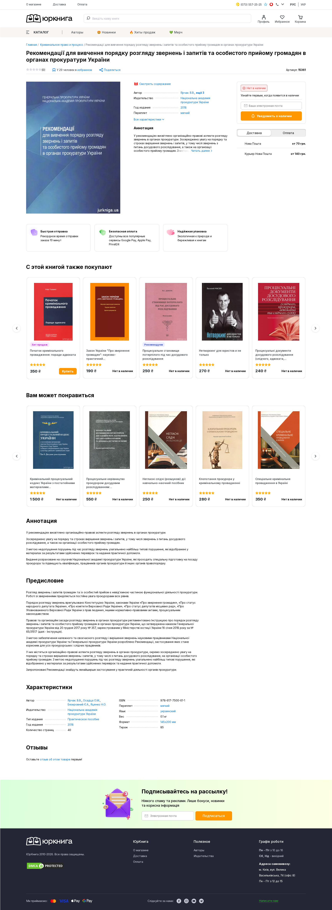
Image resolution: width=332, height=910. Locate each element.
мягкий (185, 112)
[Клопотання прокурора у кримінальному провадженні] (222, 440)
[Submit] (88, 18)
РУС (293, 4)
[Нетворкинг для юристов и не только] (222, 312)
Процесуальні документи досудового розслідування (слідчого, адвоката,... (274, 354)
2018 (184, 107)
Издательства (204, 856)
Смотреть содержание (155, 83)
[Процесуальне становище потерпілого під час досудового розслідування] (166, 312)
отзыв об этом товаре (55, 759)
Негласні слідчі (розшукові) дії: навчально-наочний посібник (164, 481)
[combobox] (167, 18)
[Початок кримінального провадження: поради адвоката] (53, 312)
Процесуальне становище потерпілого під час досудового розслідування (165, 354)
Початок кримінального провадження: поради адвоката (53, 352)
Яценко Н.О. (98, 704)
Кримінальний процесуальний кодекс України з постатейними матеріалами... (52, 483)
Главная (31, 44)
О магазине (33, 4)
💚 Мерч (175, 32)
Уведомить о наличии (274, 116)
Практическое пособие (83, 719)
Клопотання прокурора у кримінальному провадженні (219, 481)
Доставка (59, 4)
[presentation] (16, 328)
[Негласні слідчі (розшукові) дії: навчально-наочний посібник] (166, 440)
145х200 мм (168, 722)
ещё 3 (200, 92)
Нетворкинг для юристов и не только (220, 352)
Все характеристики (148, 119)
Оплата (82, 4)
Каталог (41, 32)
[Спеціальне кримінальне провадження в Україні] (278, 440)
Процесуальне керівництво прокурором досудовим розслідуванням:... (105, 483)
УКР (303, 4)
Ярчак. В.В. (187, 92)
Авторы (77, 32)
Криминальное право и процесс (61, 44)
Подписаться (214, 816)
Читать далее (201, 150)
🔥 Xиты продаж (142, 32)
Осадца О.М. (91, 700)
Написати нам (268, 901)
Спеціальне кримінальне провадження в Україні (272, 481)
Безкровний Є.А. (78, 704)
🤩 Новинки (106, 32)
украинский (168, 711)
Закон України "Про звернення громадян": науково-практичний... (107, 354)
